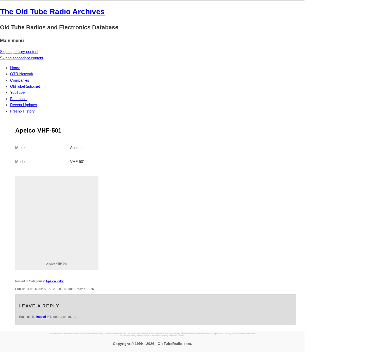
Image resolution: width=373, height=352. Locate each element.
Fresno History (22, 111)
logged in (42, 317)
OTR (60, 281)
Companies (19, 80)
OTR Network (21, 74)
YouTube (17, 92)
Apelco (51, 281)
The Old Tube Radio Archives (52, 11)
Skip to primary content (19, 51)
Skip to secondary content (21, 58)
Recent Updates (23, 105)
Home (15, 68)
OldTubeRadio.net (25, 86)
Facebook (18, 99)
